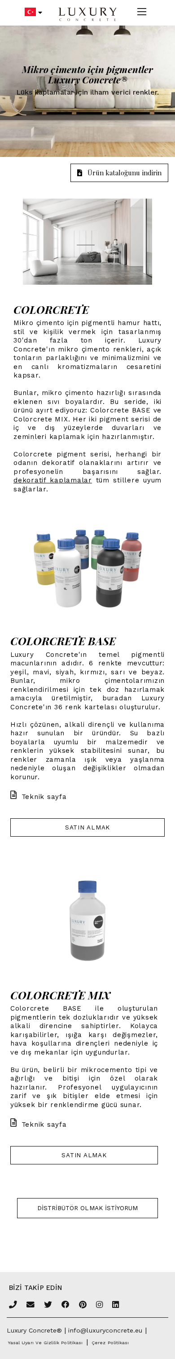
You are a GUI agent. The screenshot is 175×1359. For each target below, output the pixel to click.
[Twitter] (48, 1305)
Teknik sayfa (44, 797)
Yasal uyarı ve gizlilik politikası (45, 1343)
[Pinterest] (83, 1305)
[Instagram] (99, 1305)
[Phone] (13, 1305)
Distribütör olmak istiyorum (87, 1207)
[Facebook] (65, 1305)
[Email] (30, 1305)
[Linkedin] (115, 1305)
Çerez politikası (110, 1343)
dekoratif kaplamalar (52, 480)
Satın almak (87, 827)
